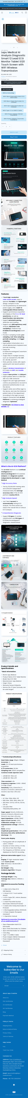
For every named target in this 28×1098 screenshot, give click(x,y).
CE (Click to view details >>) (12, 406)
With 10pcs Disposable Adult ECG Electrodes (13, 97)
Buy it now (14, 137)
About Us (6, 998)
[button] (2, 12)
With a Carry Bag (8, 93)
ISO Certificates (8, 1008)
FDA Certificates (8, 1001)
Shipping (3, 76)
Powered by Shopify (18, 1094)
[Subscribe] (23, 986)
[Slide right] (17, 47)
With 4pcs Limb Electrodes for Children (13, 106)
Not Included (7, 89)
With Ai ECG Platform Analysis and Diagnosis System (13, 82)
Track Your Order (8, 1050)
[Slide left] (10, 47)
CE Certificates (7, 1005)
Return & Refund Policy (10, 1029)
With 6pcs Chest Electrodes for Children (14, 101)
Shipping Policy (7, 1026)
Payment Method (8, 1015)
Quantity (3, 123)
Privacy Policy (7, 1033)
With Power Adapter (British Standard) (14, 114)
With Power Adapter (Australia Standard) (14, 119)
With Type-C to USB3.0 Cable (12, 110)
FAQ (4, 1046)
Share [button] (5, 945)
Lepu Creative (11, 1094)
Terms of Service (8, 1036)
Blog (4, 1012)
